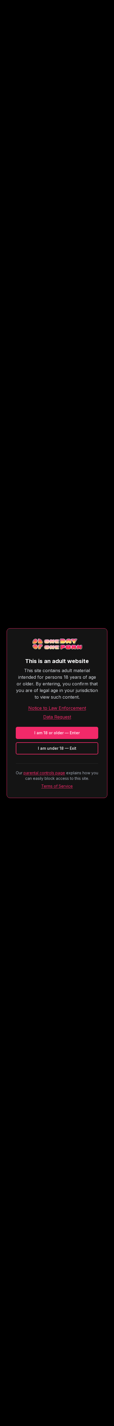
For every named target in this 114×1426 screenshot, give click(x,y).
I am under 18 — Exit (57, 748)
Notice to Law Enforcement (57, 708)
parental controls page (44, 772)
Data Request (57, 717)
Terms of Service (57, 786)
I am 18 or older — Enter (57, 732)
